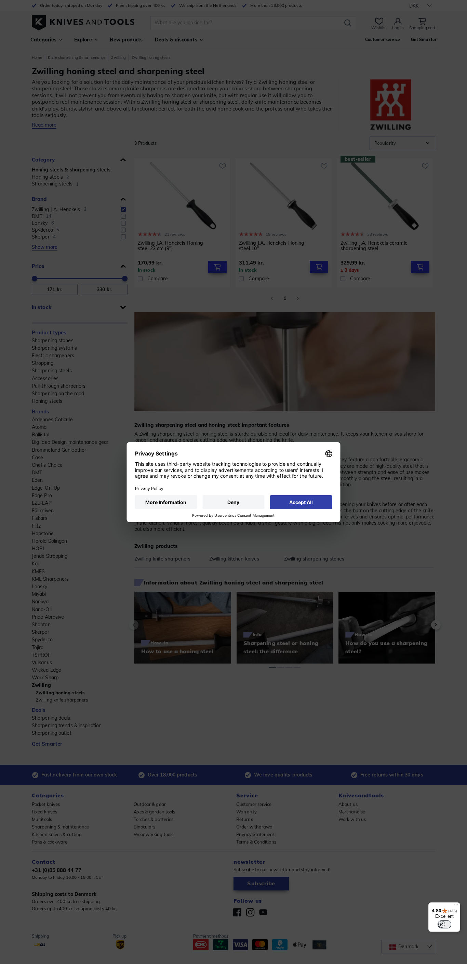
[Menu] (456, 906)
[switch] (444, 924)
